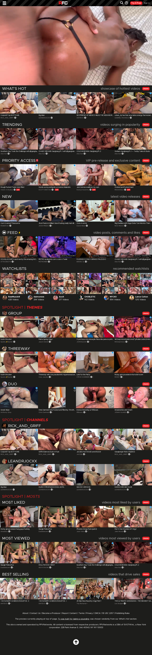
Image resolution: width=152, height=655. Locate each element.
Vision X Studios (7, 190)
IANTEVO (80, 118)
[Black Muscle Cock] (44, 276)
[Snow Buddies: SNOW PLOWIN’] (146, 276)
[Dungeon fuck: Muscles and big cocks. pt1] (19, 283)
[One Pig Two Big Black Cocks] (83, 290)
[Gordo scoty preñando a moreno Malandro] (57, 175)
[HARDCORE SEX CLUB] (133, 474)
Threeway (19, 349)
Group (15, 313)
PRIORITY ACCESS (19, 161)
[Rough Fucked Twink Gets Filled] (19, 175)
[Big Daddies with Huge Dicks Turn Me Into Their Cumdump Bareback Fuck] (133, 211)
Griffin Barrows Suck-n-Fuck (49, 452)
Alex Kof (4, 154)
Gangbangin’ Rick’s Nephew (125, 452)
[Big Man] (57, 103)
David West (81, 226)
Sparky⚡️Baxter (7, 342)
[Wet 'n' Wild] (83, 283)
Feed (13, 233)
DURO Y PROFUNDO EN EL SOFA (51, 487)
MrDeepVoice (120, 342)
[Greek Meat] (19, 397)
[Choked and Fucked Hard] (133, 175)
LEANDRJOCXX (44, 118)
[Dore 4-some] (95, 211)
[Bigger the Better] (108, 290)
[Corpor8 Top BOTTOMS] (19, 103)
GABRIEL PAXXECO (122, 118)
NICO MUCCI (119, 226)
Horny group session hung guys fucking (15, 529)
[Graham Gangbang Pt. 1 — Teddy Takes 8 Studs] (133, 139)
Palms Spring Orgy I (46, 339)
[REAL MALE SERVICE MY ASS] (6, 290)
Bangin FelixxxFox (45, 529)
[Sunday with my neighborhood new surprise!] (120, 290)
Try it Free (136, 3)
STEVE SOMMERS (83, 377)
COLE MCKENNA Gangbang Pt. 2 (89, 151)
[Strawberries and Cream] (133, 397)
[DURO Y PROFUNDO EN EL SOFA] (57, 474)
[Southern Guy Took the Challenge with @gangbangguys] (19, 139)
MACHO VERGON (83, 487)
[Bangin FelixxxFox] (57, 516)
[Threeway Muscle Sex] (6, 283)
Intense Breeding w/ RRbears (87, 410)
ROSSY (117, 377)
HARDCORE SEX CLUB (123, 487)
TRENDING (12, 125)
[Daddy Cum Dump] (108, 283)
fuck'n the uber (6, 339)
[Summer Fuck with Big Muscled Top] (19, 290)
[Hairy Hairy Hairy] (44, 283)
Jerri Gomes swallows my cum (88, 187)
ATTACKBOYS (6, 262)
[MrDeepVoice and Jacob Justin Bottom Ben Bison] (146, 283)
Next (145, 103)
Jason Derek (43, 342)
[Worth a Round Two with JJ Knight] (134, 290)
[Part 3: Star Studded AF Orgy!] (133, 516)
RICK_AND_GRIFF (7, 118)
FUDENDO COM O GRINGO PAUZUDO (91, 259)
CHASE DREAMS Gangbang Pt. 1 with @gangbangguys (59, 151)
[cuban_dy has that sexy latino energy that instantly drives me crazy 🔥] (133, 103)
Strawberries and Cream (123, 410)
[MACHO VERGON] (95, 474)
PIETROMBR (43, 262)
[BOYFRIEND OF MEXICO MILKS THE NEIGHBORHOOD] (95, 103)
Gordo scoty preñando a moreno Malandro (55, 187)
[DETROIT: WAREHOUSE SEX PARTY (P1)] (95, 290)
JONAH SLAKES (120, 412)
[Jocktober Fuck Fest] (120, 283)
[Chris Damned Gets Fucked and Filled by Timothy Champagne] (57, 397)
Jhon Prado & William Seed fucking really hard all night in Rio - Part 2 (63, 223)
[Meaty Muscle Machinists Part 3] (44, 290)
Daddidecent (43, 531)
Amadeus (4, 531)
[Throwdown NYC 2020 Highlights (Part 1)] (95, 276)
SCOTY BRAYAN (45, 190)
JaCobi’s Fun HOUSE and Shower (89, 452)
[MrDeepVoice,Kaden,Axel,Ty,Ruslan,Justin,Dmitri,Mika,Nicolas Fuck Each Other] (133, 327)
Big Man (42, 115)
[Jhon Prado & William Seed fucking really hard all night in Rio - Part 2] (57, 211)
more (146, 89)
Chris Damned (44, 412)
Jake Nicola (119, 531)
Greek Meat (5, 410)
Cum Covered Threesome (10, 223)
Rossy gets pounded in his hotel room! (129, 375)
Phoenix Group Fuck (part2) (87, 529)
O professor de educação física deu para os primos (95, 339)
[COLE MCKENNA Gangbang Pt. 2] (95, 139)
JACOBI (79, 454)
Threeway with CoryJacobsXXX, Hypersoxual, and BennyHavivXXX (63, 375)
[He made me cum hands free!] (19, 276)
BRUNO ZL (80, 262)
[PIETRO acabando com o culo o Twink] (57, 247)
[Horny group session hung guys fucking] (19, 516)
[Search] (121, 3)
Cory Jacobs (43, 377)
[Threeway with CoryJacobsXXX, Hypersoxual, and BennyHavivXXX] (57, 362)
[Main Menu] (4, 3)
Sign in (147, 3)
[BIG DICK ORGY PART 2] (108, 276)
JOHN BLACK (81, 342)
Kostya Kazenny (83, 190)
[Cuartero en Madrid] (70, 283)
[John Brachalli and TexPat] (57, 283)
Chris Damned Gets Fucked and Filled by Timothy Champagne (61, 410)
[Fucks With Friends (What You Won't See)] (95, 283)
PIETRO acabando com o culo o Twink (53, 259)
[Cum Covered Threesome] (19, 211)
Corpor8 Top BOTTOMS (10, 115)
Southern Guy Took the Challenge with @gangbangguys (21, 151)
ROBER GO (5, 226)
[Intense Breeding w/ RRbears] (95, 397)
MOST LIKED (13, 502)
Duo (12, 384)
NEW (7, 197)
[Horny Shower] (70, 276)
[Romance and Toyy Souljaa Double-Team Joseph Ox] (83, 276)
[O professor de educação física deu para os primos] (95, 327)
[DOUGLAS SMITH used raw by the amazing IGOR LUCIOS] (19, 247)
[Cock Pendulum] (57, 276)
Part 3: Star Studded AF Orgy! (125, 529)
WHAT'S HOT (14, 89)
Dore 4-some (82, 223)
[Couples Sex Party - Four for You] (6, 276)
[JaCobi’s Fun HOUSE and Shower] (95, 439)
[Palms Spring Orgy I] (57, 327)
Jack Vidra (81, 531)
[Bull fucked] (32, 283)
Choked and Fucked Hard (124, 187)
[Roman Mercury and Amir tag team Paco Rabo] (32, 290)
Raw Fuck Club (63, 3)
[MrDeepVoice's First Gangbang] (134, 276)
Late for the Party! (83, 375)
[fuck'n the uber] (19, 327)
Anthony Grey (6, 412)
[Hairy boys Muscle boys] (120, 276)
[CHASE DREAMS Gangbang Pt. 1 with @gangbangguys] (57, 139)
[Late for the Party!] (95, 362)
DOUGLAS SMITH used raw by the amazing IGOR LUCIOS (22, 259)
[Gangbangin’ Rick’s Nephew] (133, 439)
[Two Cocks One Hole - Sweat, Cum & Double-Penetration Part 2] (70, 290)
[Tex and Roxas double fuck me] (57, 290)
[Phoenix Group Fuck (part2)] (95, 516)
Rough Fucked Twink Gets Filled (12, 187)
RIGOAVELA (119, 190)
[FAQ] (126, 3)
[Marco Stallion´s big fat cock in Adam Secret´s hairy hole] (32, 276)
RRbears (80, 412)
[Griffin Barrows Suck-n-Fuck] (57, 439)
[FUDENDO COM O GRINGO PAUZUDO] (95, 247)
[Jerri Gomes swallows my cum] (95, 175)
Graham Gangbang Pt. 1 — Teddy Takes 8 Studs (132, 151)
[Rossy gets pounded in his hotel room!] (133, 362)
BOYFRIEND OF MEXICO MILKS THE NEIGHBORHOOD (97, 115)
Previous (6, 103)
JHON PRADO (44, 226)
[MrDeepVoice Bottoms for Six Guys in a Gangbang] (146, 290)
